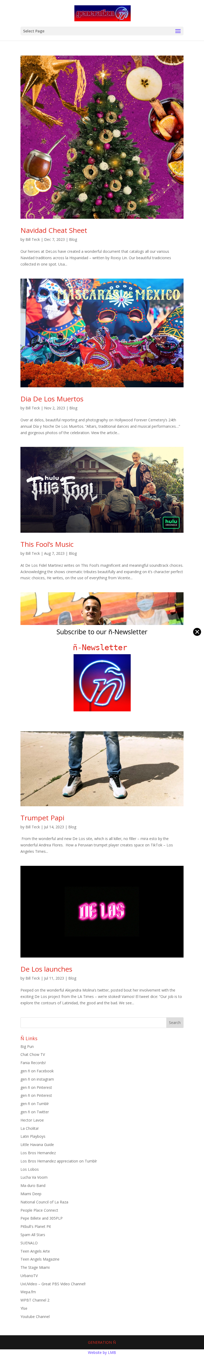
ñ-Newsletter (102, 647)
